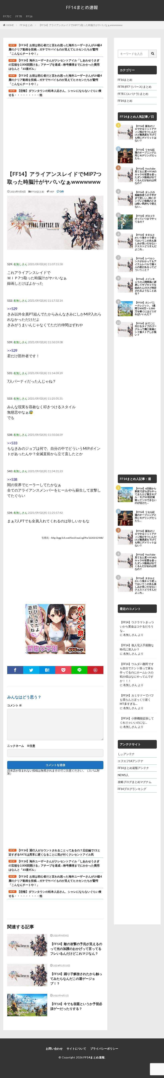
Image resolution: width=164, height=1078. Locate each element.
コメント (14, 705)
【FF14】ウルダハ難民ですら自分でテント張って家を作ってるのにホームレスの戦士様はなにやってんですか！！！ (137, 672)
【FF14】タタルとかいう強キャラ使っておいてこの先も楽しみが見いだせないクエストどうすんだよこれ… (145, 242)
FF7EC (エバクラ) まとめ (133, 93)
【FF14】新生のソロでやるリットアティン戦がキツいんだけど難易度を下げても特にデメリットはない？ (145, 133)
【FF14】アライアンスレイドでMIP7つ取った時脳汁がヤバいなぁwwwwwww (80, 25)
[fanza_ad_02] (55, 651)
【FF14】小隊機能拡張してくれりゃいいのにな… (137, 720)
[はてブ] (47, 670)
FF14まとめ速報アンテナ (133, 768)
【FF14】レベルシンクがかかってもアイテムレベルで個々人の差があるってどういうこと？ (145, 264)
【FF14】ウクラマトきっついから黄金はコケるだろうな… (137, 626)
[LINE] (79, 670)
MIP (52, 191)
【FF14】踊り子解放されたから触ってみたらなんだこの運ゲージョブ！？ (76, 978)
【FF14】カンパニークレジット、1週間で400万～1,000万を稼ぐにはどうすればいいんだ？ (145, 308)
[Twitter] (31, 670)
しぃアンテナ (126, 754)
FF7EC (7, 16)
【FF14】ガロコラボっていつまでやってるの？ (145, 218)
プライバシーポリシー (104, 1048)
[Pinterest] (95, 670)
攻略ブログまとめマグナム (134, 782)
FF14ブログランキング (132, 789)
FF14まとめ (26, 25)
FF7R (18, 16)
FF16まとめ (125, 79)
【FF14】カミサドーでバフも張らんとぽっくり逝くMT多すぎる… (137, 699)
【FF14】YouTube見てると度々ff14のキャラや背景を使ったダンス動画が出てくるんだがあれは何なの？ (145, 175)
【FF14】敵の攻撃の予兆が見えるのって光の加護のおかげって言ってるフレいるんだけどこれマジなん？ (76, 948)
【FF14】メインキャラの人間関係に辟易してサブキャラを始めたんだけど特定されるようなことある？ (145, 286)
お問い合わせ (54, 1048)
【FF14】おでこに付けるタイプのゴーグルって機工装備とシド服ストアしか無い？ (145, 329)
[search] (153, 54)
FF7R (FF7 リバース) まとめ (134, 86)
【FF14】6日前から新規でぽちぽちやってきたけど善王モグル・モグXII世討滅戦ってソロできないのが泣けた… (145, 495)
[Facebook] (15, 670)
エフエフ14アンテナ (130, 761)
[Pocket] (63, 670)
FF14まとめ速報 (94, 1057)
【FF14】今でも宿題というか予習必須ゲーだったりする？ (76, 1006)
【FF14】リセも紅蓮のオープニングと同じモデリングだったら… (145, 154)
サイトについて (76, 1048)
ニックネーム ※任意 (21, 745)
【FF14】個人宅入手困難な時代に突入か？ (137, 647)
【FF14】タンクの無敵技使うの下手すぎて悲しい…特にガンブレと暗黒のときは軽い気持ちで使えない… (145, 199)
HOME (10, 25)
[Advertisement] (55, 134)
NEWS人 (123, 775)
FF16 (29, 16)
